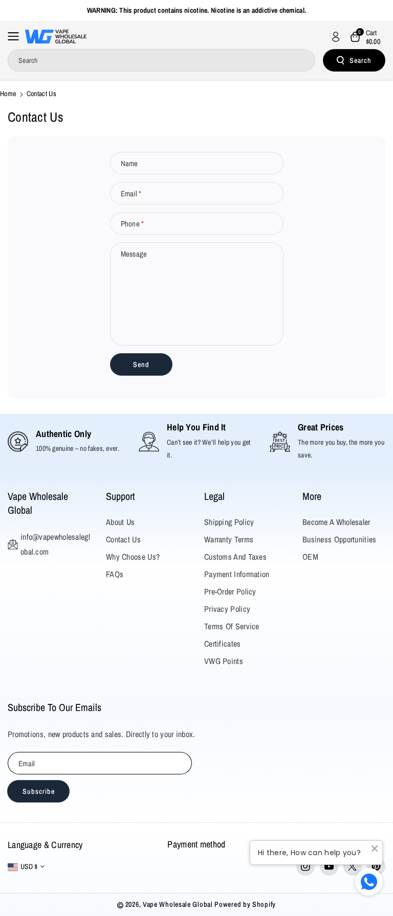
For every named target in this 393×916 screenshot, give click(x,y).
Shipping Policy (229, 522)
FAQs (114, 574)
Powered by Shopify (245, 904)
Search (361, 60)
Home (8, 93)
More (311, 496)
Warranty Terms (228, 539)
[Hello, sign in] (335, 36)
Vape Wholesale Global (38, 503)
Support (120, 496)
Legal (214, 496)
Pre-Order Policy (230, 591)
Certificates (222, 643)
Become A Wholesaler (336, 522)
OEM (310, 556)
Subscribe (39, 791)
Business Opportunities (339, 539)
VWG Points (223, 661)
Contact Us (123, 539)
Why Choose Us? (133, 556)
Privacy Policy (227, 608)
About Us (120, 522)
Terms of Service (231, 626)
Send (141, 364)
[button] (16, 36)
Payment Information (237, 574)
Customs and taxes (235, 556)
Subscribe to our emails (54, 707)
